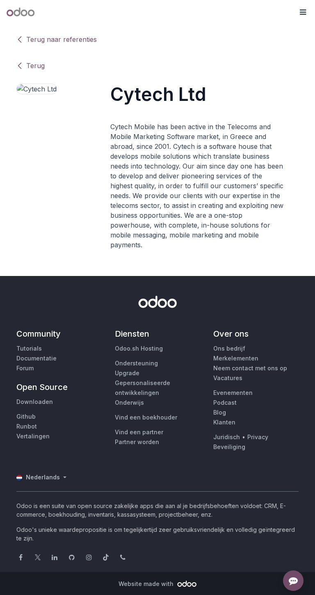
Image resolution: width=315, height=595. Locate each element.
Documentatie (36, 358)
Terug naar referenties (61, 39)
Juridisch (226, 436)
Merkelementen (235, 358)
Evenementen (233, 392)
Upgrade (127, 372)
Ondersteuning (136, 363)
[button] (302, 12)
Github (26, 416)
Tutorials (29, 348)
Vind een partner (139, 432)
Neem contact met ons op (250, 368)
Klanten (224, 422)
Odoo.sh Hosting (139, 348)
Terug (35, 66)
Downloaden (34, 401)
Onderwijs (129, 402)
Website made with (147, 583)
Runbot (26, 426)
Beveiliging (229, 446)
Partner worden (137, 441)
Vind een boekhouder (146, 417)
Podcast (225, 402)
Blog (219, 412)
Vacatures (227, 377)
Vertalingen (33, 436)
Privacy (257, 436)
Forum (25, 368)
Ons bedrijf (229, 348)
